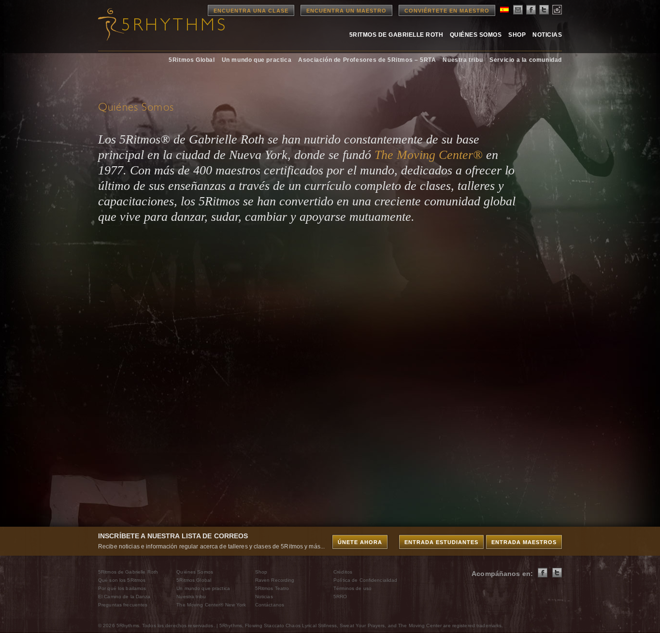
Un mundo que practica (257, 60)
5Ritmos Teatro (272, 588)
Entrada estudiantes (441, 542)
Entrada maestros (524, 542)
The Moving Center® (428, 155)
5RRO (340, 596)
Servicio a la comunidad (525, 60)
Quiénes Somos (476, 34)
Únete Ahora (360, 542)
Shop (517, 34)
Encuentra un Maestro (346, 11)
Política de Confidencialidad (365, 580)
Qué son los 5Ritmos (121, 580)
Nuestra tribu (463, 60)
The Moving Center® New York (211, 604)
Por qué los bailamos (122, 588)
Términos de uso (352, 588)
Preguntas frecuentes (122, 604)
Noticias (547, 34)
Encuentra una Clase (251, 11)
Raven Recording (275, 580)
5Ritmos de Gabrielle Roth (396, 34)
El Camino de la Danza (124, 596)
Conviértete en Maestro (446, 11)
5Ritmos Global (192, 60)
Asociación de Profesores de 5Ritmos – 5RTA (367, 60)
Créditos (342, 572)
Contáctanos (269, 604)
